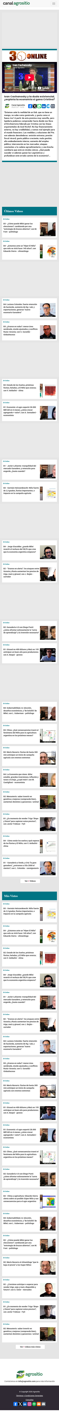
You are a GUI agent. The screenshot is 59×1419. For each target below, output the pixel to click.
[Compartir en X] (35, 106)
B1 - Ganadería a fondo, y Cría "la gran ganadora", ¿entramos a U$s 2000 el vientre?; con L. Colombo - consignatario (21, 865)
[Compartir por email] (53, 106)
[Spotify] (34, 1403)
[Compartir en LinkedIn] (44, 106)
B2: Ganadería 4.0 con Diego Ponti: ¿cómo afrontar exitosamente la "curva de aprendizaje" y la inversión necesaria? (21, 630)
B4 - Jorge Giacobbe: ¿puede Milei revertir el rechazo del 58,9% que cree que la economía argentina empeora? (19, 549)
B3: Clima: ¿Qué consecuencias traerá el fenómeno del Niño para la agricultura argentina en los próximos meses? (21, 733)
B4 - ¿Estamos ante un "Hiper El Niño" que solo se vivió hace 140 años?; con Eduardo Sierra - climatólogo (19, 248)
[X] (20, 1403)
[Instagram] (29, 1403)
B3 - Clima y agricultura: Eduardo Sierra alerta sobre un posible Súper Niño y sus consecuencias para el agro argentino (20, 1198)
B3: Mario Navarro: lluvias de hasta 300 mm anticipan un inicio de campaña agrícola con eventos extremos (20, 755)
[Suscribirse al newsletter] (39, 1403)
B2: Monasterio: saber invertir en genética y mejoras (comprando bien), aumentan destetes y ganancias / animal (21, 799)
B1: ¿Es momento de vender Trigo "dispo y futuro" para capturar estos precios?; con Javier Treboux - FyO (20, 821)
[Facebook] (15, 1403)
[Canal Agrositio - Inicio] (16, 3)
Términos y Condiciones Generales (29, 1396)
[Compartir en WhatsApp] (39, 106)
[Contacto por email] (43, 1403)
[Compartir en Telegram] (48, 106)
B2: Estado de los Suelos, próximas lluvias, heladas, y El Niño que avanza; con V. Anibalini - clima (19, 387)
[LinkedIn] (25, 1403)
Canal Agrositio (18, 105)
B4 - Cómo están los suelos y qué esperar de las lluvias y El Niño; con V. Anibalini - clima (21, 843)
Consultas (29, 1400)
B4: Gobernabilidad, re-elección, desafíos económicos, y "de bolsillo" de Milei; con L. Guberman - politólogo (20, 710)
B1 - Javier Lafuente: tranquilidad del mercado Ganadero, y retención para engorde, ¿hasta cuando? (19, 468)
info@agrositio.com (27, 1381)
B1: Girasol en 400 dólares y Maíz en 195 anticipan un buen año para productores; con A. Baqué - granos (21, 652)
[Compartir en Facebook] (30, 106)
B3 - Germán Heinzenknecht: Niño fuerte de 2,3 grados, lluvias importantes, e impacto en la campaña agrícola (21, 490)
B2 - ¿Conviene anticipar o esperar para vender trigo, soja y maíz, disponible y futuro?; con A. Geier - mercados (20, 1287)
